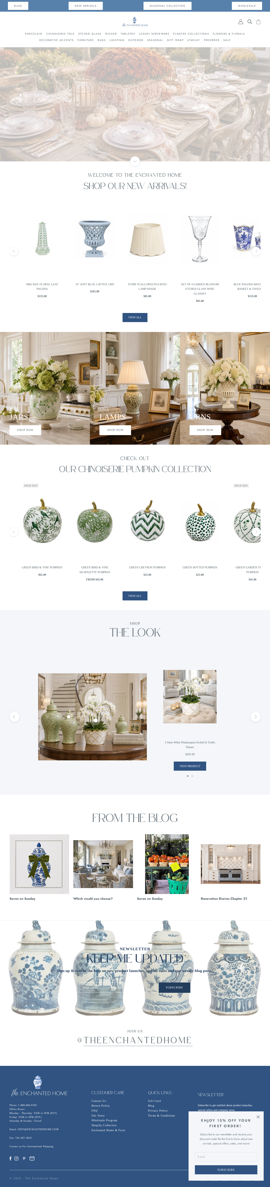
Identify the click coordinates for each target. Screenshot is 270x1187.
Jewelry (194, 40)
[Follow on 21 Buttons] (32, 1158)
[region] (135, 104)
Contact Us (99, 1100)
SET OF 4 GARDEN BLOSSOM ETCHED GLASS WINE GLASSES (135, 289)
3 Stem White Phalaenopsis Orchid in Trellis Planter (190, 745)
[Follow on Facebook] (10, 1158)
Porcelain (33, 34)
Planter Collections (191, 34)
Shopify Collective (104, 1125)
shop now (25, 430)
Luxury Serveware (154, 34)
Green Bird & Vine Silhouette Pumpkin (30, 570)
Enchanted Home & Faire (108, 1130)
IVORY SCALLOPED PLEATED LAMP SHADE (82, 287)
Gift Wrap (175, 40)
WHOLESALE (247, 6)
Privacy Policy (158, 1110)
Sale (227, 40)
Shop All (135, 104)
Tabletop (128, 34)
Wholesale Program (104, 1120)
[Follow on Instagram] (16, 1158)
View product (189, 766)
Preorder (212, 40)
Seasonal (155, 40)
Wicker (111, 34)
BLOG (18, 6)
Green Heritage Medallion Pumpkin (240, 570)
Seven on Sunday (22, 898)
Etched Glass (89, 34)
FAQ (95, 1110)
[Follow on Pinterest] (24, 1158)
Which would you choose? (93, 898)
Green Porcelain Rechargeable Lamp (240, 287)
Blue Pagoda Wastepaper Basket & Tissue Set (188, 287)
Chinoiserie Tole (60, 34)
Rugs (102, 40)
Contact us (16, 1146)
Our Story (98, 1115)
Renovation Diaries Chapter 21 (224, 898)
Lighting (117, 40)
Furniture (85, 40)
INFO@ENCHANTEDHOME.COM (38, 1129)
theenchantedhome (138, 1041)
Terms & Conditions (161, 1115)
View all (135, 317)
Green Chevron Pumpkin (82, 567)
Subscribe (226, 1169)
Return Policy (101, 1105)
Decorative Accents (56, 40)
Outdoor (135, 40)
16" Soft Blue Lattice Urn (30, 284)
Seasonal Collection (167, 6)
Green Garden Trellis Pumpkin (188, 570)
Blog (151, 1105)
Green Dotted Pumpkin (135, 567)
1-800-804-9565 (27, 1105)
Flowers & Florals (229, 34)
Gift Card (154, 1100)
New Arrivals (86, 6)
